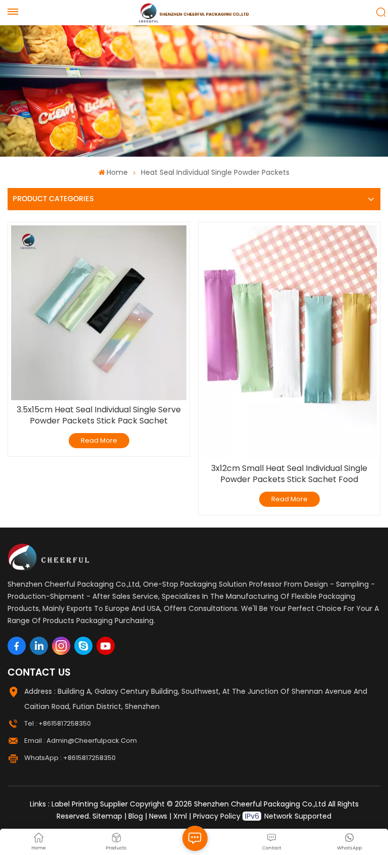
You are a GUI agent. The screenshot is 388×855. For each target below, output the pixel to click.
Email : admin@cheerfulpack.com (80, 740)
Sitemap (107, 816)
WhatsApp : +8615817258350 (70, 758)
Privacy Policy (216, 816)
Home (117, 172)
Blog (135, 816)
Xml (180, 816)
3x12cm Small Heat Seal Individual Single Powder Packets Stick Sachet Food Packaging (289, 474)
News (158, 816)
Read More (99, 440)
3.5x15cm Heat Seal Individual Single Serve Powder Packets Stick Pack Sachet (99, 415)
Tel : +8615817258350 (57, 723)
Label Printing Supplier (90, 804)
